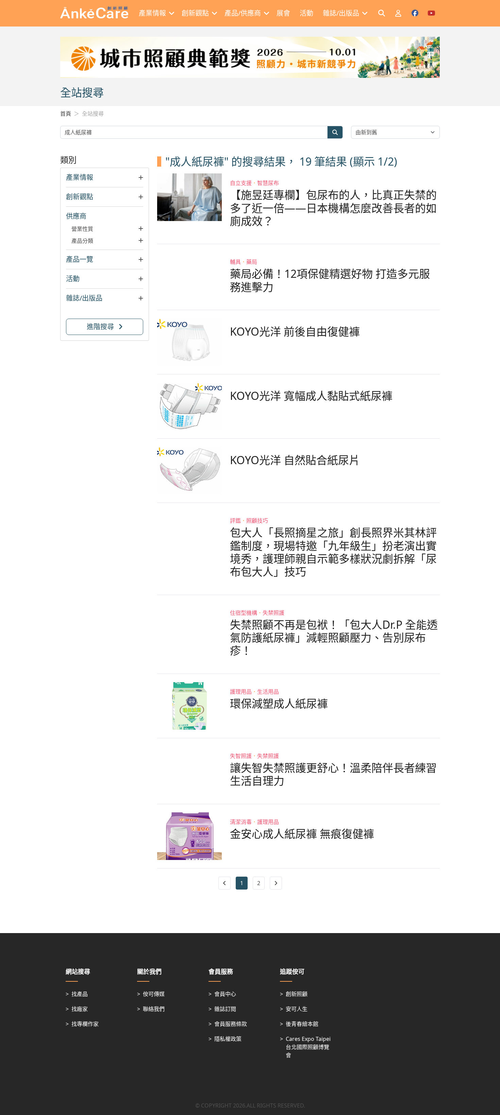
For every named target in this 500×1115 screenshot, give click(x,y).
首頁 (65, 113)
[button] (104, 177)
